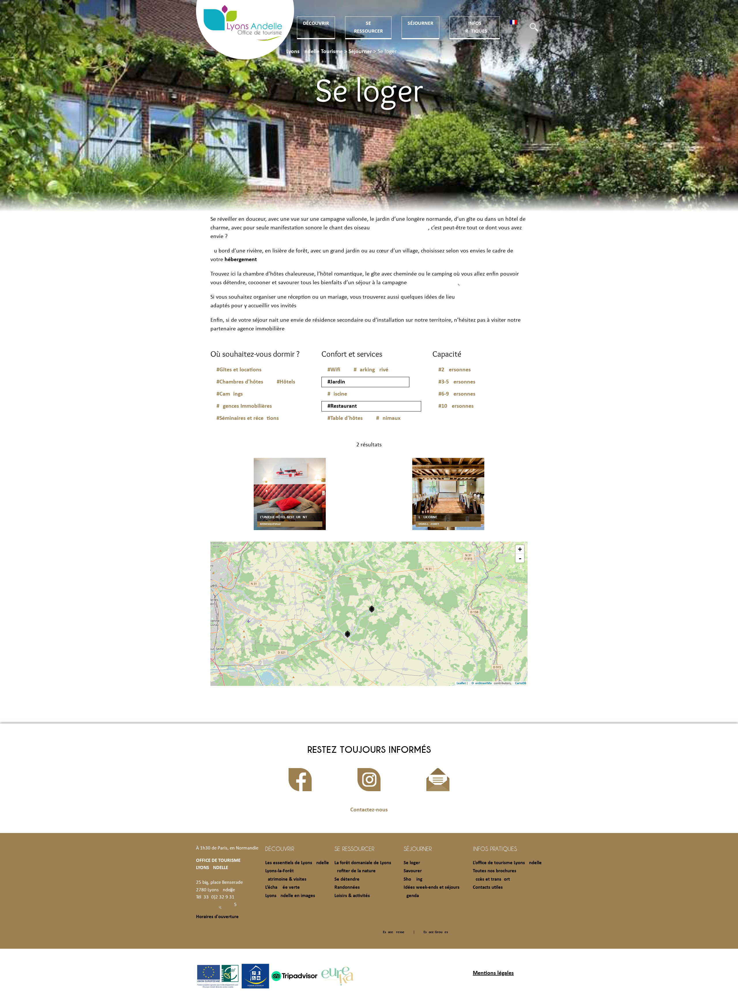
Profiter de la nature (355, 871)
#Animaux (388, 418)
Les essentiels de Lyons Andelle (297, 862)
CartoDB (520, 683)
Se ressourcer (354, 848)
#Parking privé (371, 370)
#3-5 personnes (456, 382)
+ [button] (520, 549)
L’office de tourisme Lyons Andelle (507, 862)
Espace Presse (393, 932)
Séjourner (420, 23)
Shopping (413, 879)
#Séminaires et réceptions (247, 418)
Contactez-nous (369, 810)
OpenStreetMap (482, 683)
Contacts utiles (488, 887)
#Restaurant (342, 406)
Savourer (413, 871)
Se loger (412, 862)
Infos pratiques (495, 848)
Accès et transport (491, 879)
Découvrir (316, 23)
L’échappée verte (282, 887)
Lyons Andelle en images (290, 895)
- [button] (520, 558)
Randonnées (347, 887)
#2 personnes (454, 370)
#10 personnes (456, 406)
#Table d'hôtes (345, 418)
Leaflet (461, 683)
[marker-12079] (371, 609)
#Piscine (337, 394)
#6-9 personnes (456, 394)
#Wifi (333, 370)
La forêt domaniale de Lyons (362, 862)
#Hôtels (286, 382)
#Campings (229, 394)
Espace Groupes (435, 932)
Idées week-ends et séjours (432, 887)
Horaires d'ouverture (217, 916)
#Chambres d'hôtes (239, 382)
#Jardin (336, 382)
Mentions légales (493, 973)
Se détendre (346, 879)
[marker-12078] (347, 634)
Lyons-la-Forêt (279, 871)
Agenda (411, 895)
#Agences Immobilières (244, 406)
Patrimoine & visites (285, 879)
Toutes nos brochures (494, 871)
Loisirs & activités (352, 895)
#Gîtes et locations (238, 370)
